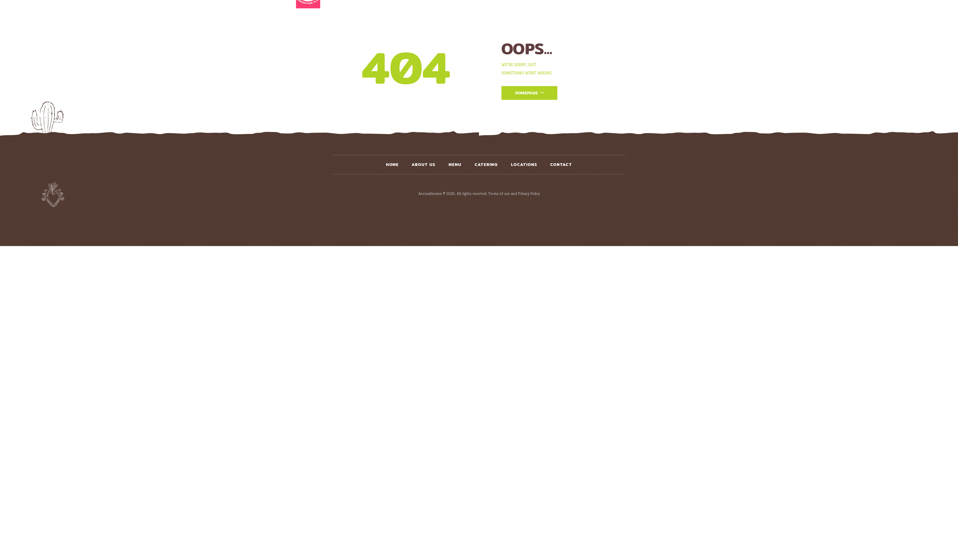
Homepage (526, 93)
